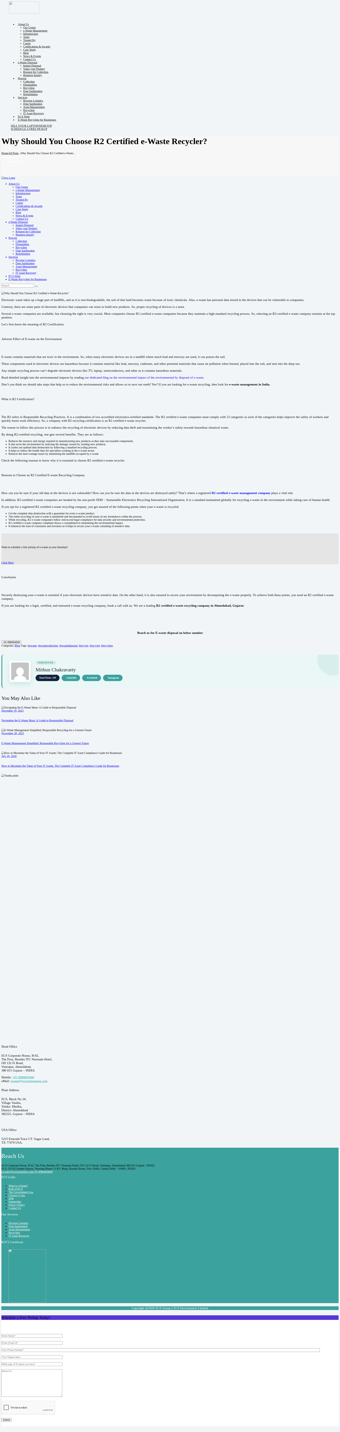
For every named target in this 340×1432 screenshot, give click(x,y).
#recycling (107, 645)
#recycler (95, 645)
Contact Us (14, 161)
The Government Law (20, 1192)
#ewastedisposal (68, 645)
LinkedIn (71, 677)
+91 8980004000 (11, 642)
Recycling (14, 1232)
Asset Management (19, 1229)
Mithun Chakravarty (56, 669)
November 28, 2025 (12, 733)
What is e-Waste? (18, 1185)
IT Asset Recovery (18, 1235)
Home (4, 153)
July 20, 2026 (9, 756)
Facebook (92, 677)
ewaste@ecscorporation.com (29, 1081)
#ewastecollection (48, 645)
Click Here (7, 562)
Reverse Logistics (18, 1223)
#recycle (83, 645)
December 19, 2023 (12, 710)
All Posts (13, 153)
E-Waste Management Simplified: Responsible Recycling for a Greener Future (45, 743)
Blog (17, 645)
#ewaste (32, 645)
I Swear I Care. (17, 1195)
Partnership (14, 1201)
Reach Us (12, 1156)
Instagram (113, 677)
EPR (11, 1198)
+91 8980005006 (23, 1077)
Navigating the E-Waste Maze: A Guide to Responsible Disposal (37, 720)
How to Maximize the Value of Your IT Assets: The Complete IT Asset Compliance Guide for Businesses (60, 765)
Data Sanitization (18, 1226)
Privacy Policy (16, 1204)
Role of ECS (15, 1188)
